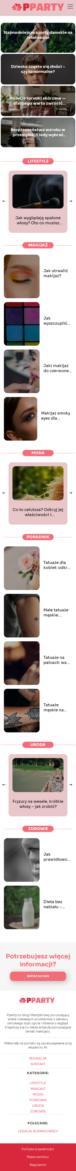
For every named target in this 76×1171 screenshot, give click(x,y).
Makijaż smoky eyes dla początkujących (56, 416)
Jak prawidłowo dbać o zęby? (56, 857)
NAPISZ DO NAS (38, 976)
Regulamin (38, 1165)
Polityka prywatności (38, 1149)
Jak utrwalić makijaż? (55, 273)
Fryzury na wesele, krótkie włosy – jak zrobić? (38, 804)
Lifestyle (38, 161)
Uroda (38, 744)
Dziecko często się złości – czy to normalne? (38, 69)
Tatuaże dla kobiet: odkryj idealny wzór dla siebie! (57, 565)
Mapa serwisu (38, 1157)
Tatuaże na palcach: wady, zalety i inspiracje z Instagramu (57, 660)
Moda (38, 453)
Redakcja (38, 1058)
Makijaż (38, 245)
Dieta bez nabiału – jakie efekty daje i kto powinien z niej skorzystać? (55, 904)
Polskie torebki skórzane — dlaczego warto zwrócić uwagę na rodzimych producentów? (38, 101)
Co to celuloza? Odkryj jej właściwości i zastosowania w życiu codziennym (38, 512)
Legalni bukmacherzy (38, 1131)
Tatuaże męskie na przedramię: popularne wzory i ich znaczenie (55, 708)
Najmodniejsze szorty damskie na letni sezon (38, 35)
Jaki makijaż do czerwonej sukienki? (56, 368)
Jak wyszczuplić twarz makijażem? (55, 321)
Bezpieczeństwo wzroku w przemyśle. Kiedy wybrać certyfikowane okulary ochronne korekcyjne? (38, 132)
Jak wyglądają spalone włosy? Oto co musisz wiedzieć (38, 221)
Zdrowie (38, 828)
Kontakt (38, 1064)
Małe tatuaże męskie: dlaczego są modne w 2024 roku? (55, 613)
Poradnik (38, 537)
